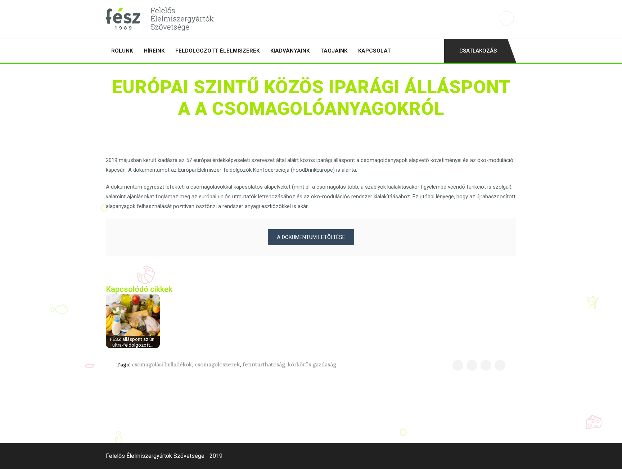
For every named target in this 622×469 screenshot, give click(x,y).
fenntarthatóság (264, 364)
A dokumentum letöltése (311, 237)
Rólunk (122, 51)
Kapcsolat (374, 51)
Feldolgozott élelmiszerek (217, 51)
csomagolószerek (217, 364)
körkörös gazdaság (312, 364)
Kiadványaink (290, 51)
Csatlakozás (478, 51)
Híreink (154, 51)
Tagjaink (333, 51)
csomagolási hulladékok (162, 364)
